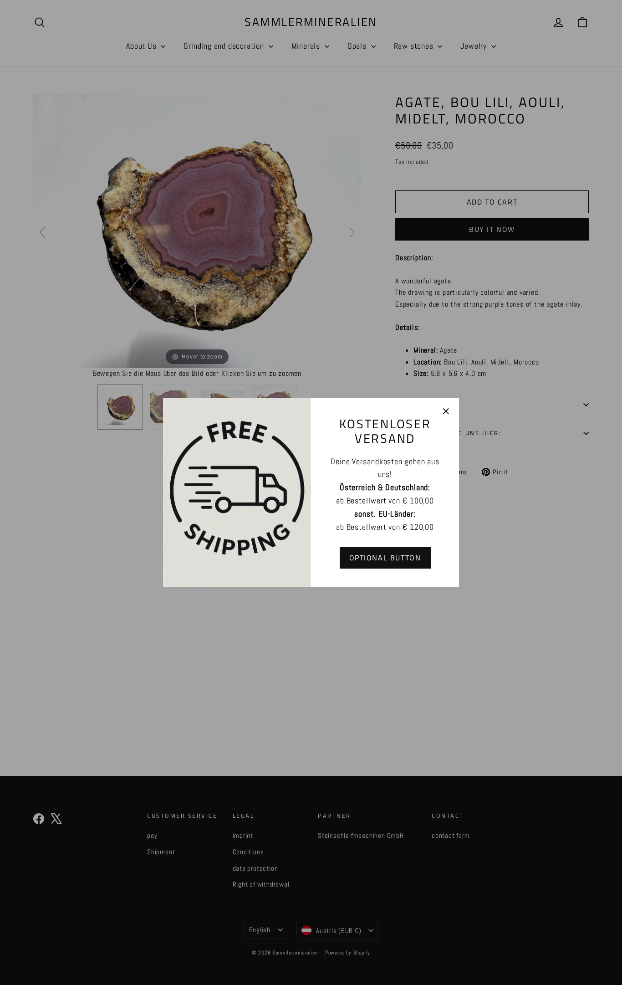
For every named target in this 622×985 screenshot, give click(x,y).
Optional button (385, 557)
